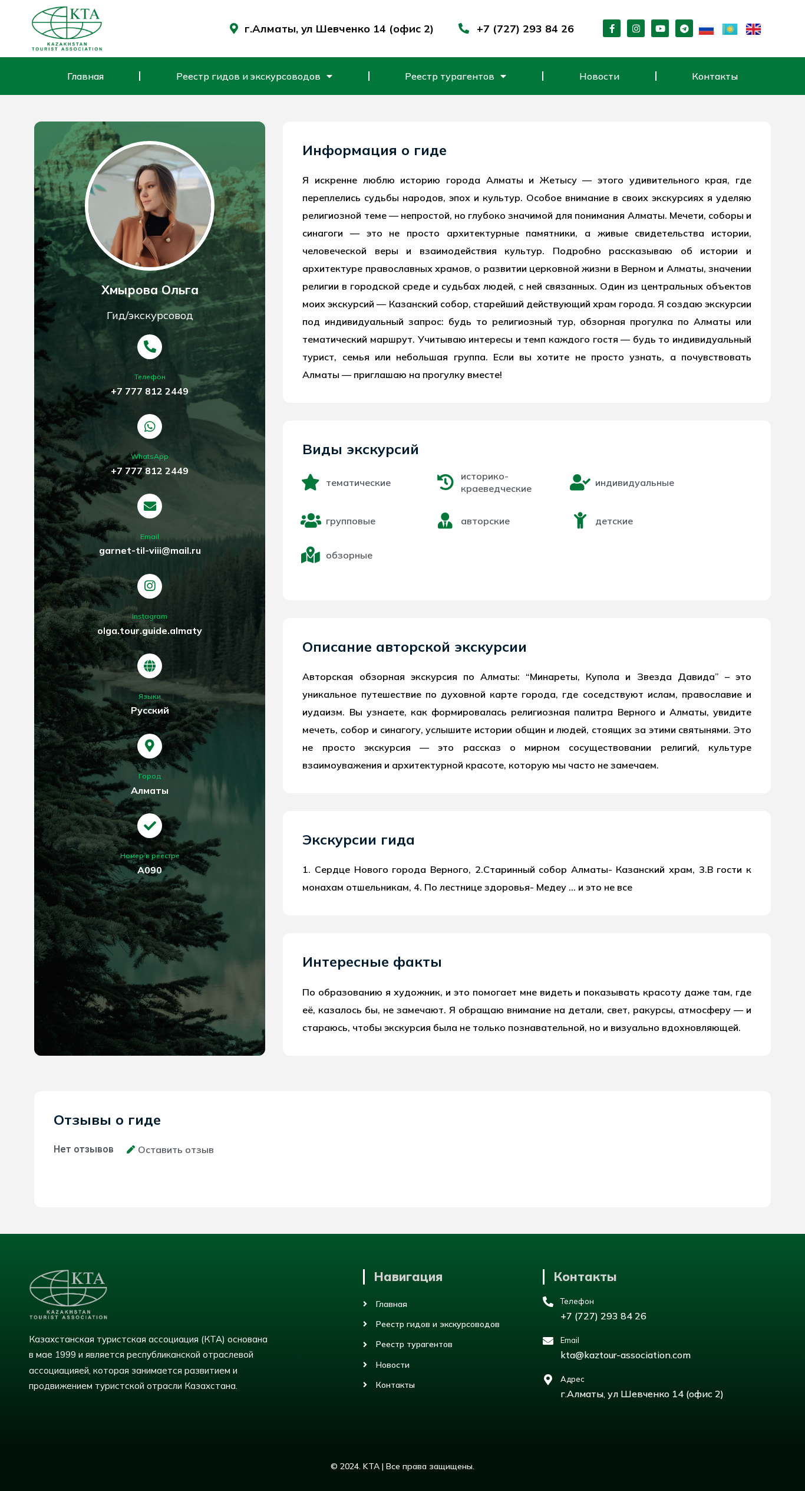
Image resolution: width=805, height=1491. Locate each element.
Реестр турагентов (449, 76)
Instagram (149, 616)
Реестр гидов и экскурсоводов (248, 76)
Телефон (150, 376)
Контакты (715, 76)
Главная (85, 76)
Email (149, 536)
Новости (599, 76)
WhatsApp (150, 456)
